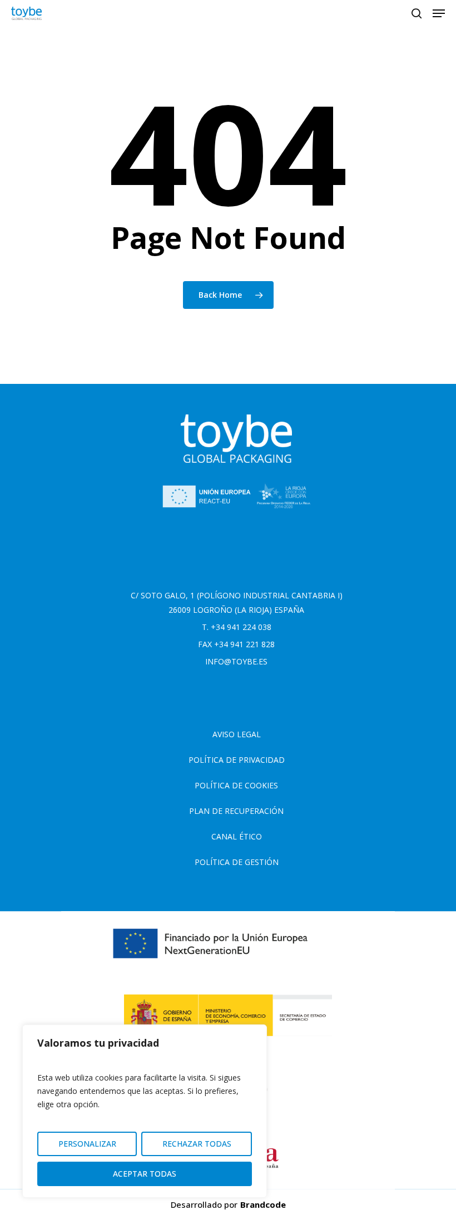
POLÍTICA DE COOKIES (236, 785)
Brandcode (263, 1204)
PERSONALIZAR (87, 1143)
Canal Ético (236, 836)
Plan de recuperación (236, 811)
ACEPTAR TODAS (144, 1173)
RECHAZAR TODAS (196, 1143)
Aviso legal (236, 734)
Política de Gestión (237, 862)
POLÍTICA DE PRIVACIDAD (237, 759)
